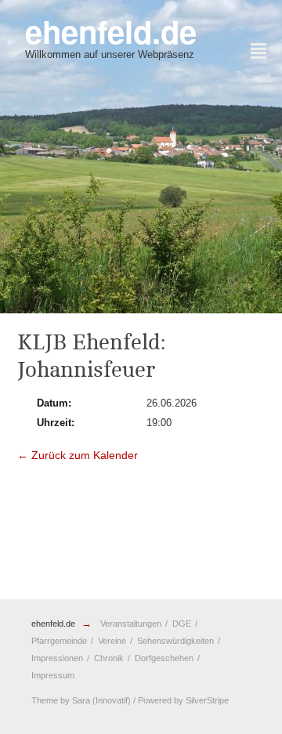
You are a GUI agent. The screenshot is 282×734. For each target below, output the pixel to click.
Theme (44, 700)
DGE (181, 623)
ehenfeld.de (53, 623)
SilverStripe (207, 700)
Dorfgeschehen (164, 658)
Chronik (109, 658)
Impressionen (57, 658)
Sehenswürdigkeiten (175, 640)
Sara (81, 700)
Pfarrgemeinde (59, 640)
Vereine (112, 640)
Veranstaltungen (130, 623)
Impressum (52, 675)
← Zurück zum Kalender (77, 455)
